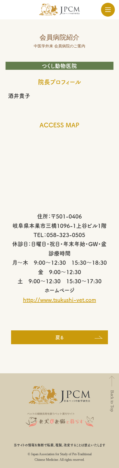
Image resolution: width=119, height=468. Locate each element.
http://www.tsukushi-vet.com (59, 299)
